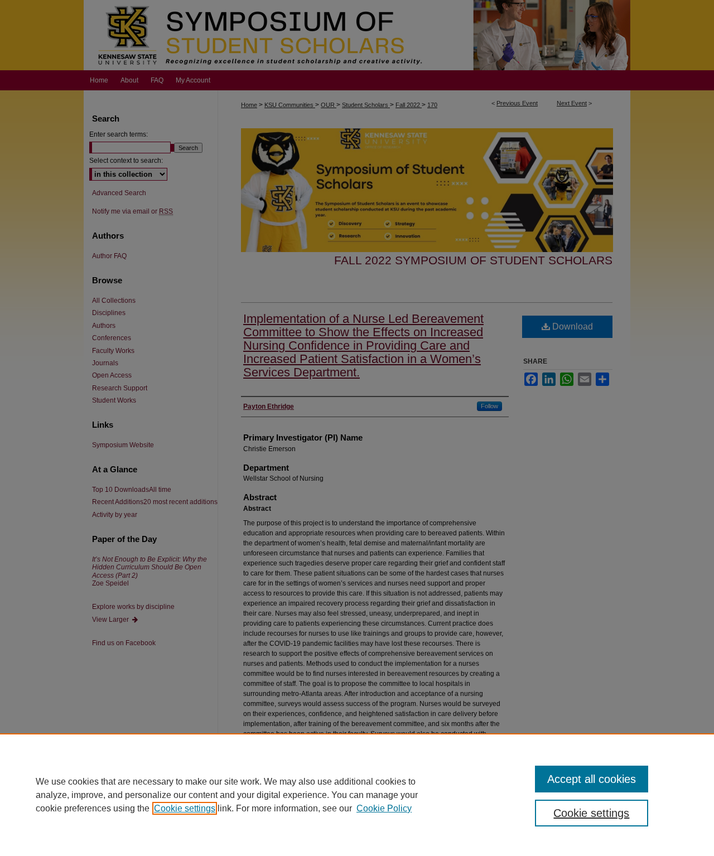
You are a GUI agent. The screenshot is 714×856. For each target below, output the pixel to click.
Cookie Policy (384, 808)
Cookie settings (184, 808)
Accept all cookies (591, 779)
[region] (357, 794)
